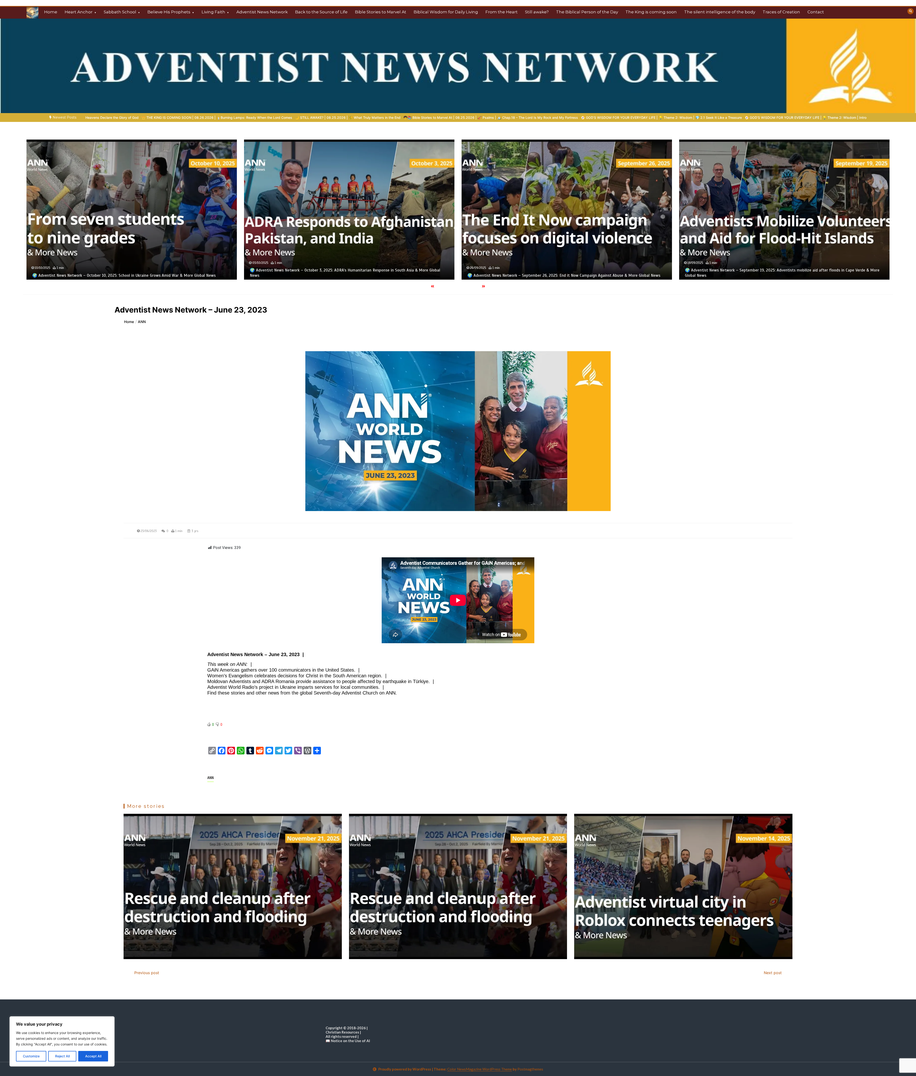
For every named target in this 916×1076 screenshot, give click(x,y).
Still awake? (537, 12)
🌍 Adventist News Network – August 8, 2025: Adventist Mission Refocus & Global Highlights (580, 275)
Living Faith (213, 12)
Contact (815, 12)
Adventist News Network (262, 12)
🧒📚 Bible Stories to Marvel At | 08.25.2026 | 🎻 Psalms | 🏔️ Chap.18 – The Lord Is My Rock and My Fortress (221, 117)
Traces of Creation (781, 12)
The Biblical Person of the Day (587, 12)
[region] (62, 1041)
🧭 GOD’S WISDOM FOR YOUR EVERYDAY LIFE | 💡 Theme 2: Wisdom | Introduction (541, 117)
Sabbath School (120, 12)
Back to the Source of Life (321, 12)
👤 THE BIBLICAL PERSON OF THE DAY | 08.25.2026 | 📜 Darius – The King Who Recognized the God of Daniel (698, 117)
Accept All (93, 1056)
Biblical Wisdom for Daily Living (446, 12)
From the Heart (501, 12)
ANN (210, 777)
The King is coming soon (651, 12)
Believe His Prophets (168, 12)
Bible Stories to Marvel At (380, 12)
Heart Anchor (79, 12)
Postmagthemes (530, 1069)
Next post (773, 972)
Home (50, 12)
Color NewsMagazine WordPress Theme (479, 1069)
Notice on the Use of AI (350, 1041)
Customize (31, 1056)
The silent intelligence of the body (719, 12)
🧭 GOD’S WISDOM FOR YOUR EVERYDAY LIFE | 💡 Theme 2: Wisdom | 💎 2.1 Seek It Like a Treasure (391, 117)
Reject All (62, 1056)
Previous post (146, 972)
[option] (221, 117)
